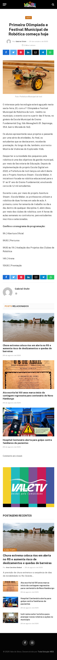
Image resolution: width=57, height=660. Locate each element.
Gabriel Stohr (21, 41)
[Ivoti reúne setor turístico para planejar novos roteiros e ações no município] (10, 617)
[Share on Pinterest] (20, 52)
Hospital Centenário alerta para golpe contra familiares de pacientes (36, 601)
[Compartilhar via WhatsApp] (50, 52)
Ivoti (28, 17)
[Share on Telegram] (43, 52)
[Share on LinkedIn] (28, 52)
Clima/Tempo (10, 550)
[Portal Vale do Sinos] (30, 4)
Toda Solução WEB (46, 652)
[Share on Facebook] (6, 52)
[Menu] (4, 4)
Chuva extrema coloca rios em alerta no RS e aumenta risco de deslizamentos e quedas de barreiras (27, 348)
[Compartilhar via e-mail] (35, 52)
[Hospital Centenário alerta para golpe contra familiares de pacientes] (28, 422)
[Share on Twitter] (13, 52)
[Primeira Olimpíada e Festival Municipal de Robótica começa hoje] (28, 77)
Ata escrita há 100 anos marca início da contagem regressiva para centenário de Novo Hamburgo (28, 395)
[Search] (52, 4)
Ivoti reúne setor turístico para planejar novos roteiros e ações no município (37, 617)
